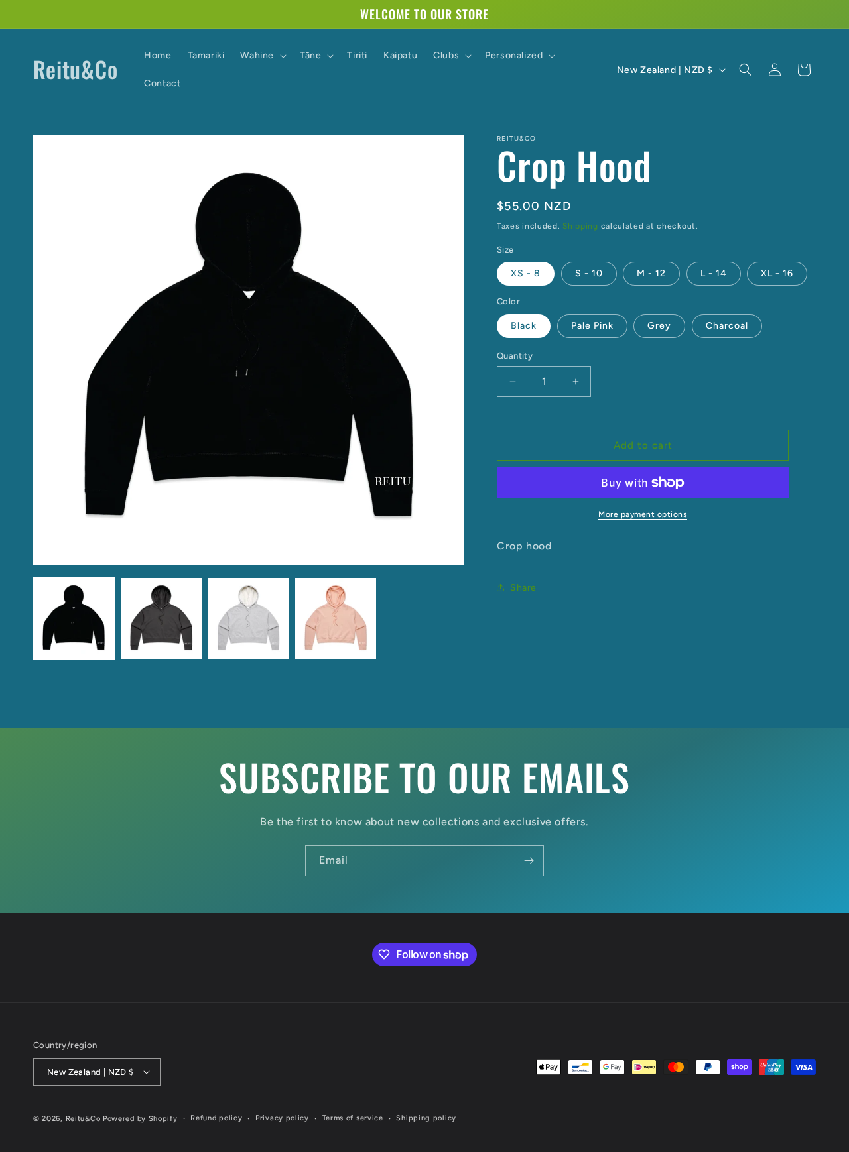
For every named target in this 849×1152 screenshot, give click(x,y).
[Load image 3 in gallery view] (248, 618)
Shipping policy (426, 1118)
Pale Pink (592, 325)
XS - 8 (526, 273)
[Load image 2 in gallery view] (161, 618)
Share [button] (523, 587)
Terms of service (352, 1118)
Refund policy (216, 1118)
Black (524, 325)
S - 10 (589, 273)
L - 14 (713, 273)
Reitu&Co (83, 1118)
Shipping (580, 226)
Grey (659, 325)
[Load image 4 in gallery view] (335, 618)
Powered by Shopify (140, 1118)
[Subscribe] (528, 860)
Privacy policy (282, 1118)
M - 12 (651, 273)
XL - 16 (777, 273)
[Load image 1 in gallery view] (73, 618)
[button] (262, 56)
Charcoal (727, 325)
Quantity (515, 356)
